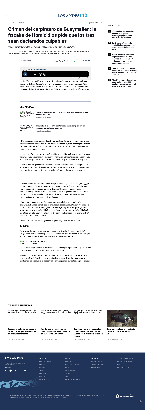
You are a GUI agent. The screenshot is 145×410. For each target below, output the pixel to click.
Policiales (21, 23)
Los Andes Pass (96, 362)
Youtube (25, 370)
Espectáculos (44, 379)
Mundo (67, 359)
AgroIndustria (70, 370)
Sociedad (42, 370)
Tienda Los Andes (97, 364)
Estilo (67, 367)
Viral (66, 376)
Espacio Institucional (72, 379)
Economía (42, 367)
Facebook (6, 370)
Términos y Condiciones (125, 359)
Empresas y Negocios (72, 364)
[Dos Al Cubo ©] (125, 398)
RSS (118, 364)
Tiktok (15, 370)
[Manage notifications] (140, 401)
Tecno (67, 373)
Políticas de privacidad (125, 362)
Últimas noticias (45, 362)
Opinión (68, 362)
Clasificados (95, 367)
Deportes (42, 376)
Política (42, 364)
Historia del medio (123, 367)
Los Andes (11, 23)
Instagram (10, 370)
